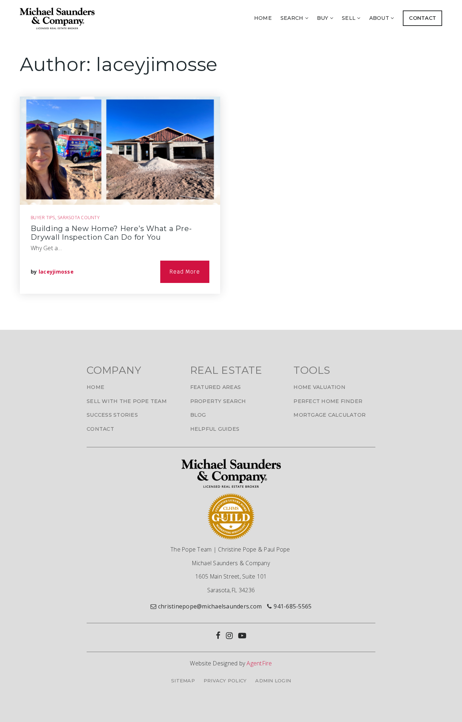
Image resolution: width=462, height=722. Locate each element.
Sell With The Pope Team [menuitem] (127, 401)
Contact (422, 18)
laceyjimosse (56, 271)
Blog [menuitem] (198, 415)
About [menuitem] (380, 18)
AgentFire (259, 663)
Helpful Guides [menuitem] (215, 429)
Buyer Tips (43, 217)
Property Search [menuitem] (218, 401)
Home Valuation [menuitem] (319, 387)
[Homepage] (57, 18)
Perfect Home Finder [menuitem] (327, 401)
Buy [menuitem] (323, 18)
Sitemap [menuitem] (183, 680)
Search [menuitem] (292, 18)
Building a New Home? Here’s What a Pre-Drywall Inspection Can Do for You (111, 233)
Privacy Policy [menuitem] (225, 680)
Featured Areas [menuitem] (215, 387)
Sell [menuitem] (349, 18)
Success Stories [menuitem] (112, 415)
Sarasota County (78, 217)
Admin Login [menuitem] (273, 680)
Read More (185, 271)
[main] (231, 183)
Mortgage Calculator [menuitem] (329, 415)
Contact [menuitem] (100, 429)
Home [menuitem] (263, 18)
